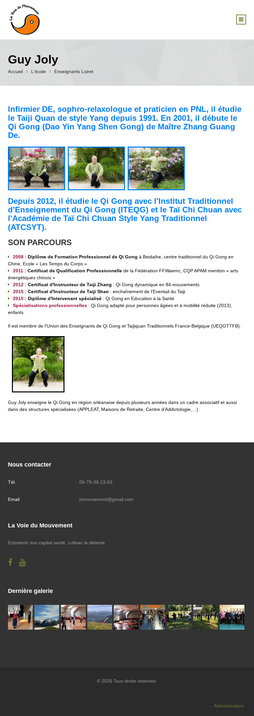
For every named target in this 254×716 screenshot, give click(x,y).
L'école (38, 71)
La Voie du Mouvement (40, 525)
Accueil (15, 71)
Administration (229, 705)
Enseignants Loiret (73, 71)
